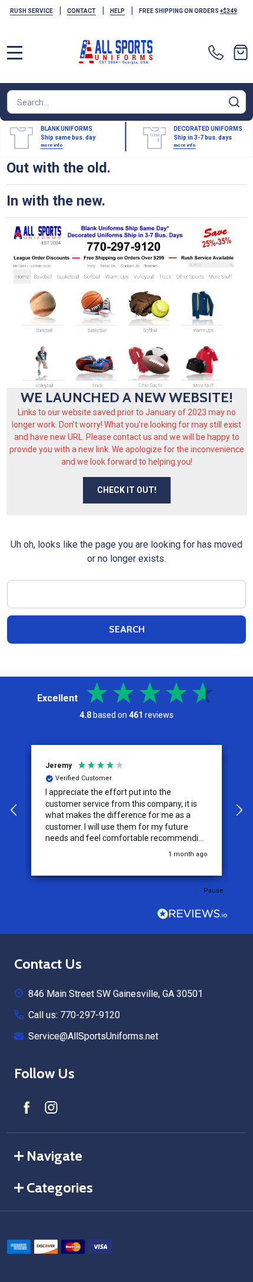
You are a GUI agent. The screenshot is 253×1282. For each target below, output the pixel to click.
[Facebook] (26, 1107)
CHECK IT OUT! (127, 490)
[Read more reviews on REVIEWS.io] (192, 915)
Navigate (54, 1155)
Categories (59, 1187)
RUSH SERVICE (31, 11)
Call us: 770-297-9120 (74, 1015)
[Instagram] (51, 1107)
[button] (14, 810)
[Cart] (240, 52)
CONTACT (81, 11)
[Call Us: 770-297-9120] (218, 52)
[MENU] (14, 52)
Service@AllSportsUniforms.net (93, 1036)
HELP (117, 11)
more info (52, 145)
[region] (126, 810)
